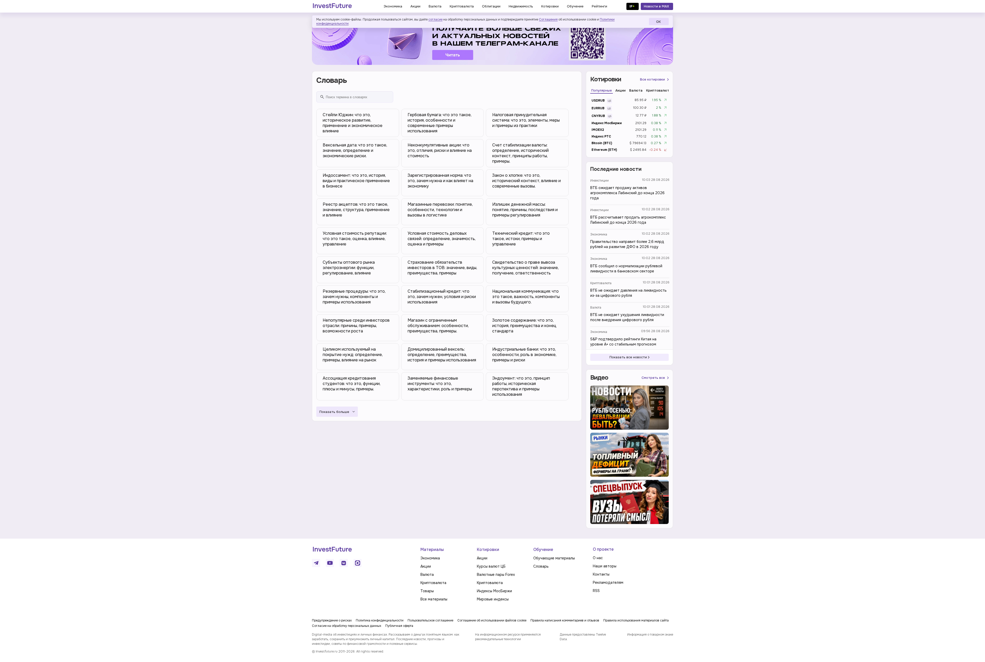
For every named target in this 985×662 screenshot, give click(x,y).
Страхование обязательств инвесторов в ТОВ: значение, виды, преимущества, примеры (442, 268)
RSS (596, 590)
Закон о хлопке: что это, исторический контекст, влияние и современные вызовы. (526, 181)
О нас (598, 558)
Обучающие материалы (554, 558)
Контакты (601, 574)
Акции (425, 566)
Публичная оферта (399, 626)
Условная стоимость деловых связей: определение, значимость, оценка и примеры (442, 239)
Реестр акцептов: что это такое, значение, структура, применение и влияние (356, 210)
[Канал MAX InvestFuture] (357, 563)
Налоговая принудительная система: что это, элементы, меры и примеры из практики (526, 120)
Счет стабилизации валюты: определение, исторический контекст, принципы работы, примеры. (520, 153)
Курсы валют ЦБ (491, 566)
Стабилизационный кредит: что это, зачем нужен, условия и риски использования (442, 297)
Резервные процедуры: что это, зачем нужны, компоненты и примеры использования (354, 297)
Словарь (541, 566)
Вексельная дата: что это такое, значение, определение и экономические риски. (355, 150)
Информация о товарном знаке (650, 635)
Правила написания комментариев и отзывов (564, 620)
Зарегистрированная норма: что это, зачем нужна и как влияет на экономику (440, 181)
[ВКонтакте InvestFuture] (344, 563)
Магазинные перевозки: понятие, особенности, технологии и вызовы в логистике (440, 210)
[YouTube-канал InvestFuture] (330, 563)
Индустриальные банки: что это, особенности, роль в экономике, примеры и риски (524, 355)
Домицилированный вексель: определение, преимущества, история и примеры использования (442, 355)
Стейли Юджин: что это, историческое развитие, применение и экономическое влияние (352, 123)
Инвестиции (599, 181)
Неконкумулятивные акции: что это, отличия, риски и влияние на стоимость (440, 150)
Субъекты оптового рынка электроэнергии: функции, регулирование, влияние (349, 268)
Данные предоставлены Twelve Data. (583, 637)
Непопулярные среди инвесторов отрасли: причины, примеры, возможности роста (356, 326)
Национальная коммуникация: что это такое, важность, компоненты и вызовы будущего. (526, 297)
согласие (435, 19)
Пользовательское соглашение (430, 620)
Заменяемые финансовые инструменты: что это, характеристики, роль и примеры (440, 384)
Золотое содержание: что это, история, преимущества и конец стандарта (524, 326)
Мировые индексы (493, 599)
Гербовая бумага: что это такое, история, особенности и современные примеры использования (439, 123)
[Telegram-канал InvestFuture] (492, 42)
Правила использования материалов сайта (636, 620)
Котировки (488, 549)
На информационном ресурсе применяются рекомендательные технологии (508, 637)
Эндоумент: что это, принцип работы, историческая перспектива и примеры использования (521, 386)
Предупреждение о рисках (332, 620)
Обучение (543, 549)
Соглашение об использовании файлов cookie (491, 620)
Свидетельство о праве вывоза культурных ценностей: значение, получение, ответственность (525, 268)
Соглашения (548, 19)
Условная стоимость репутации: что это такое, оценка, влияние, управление (355, 239)
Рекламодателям (608, 582)
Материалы (432, 549)
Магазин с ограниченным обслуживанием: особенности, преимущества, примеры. (438, 326)
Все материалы (433, 599)
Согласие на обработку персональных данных (346, 626)
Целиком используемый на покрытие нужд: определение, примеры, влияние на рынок (353, 355)
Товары (427, 591)
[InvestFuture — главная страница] (332, 6)
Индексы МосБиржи (494, 591)
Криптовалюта (601, 283)
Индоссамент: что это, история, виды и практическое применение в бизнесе (356, 181)
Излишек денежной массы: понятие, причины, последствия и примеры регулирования (525, 210)
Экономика (598, 234)
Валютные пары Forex (496, 574)
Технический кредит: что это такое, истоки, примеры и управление (521, 239)
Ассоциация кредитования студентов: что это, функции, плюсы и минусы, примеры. (351, 384)
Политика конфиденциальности (379, 620)
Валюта (595, 307)
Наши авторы (604, 566)
